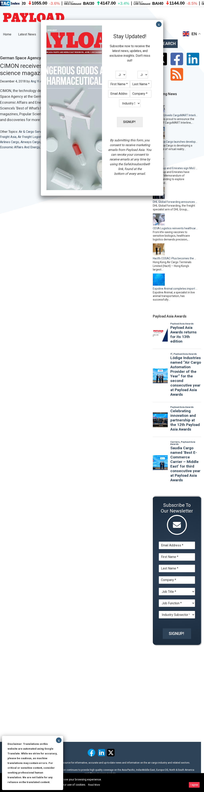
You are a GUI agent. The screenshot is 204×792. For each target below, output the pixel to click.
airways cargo (30, 142)
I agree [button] (194, 785)
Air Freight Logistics (31, 137)
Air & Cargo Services (33, 131)
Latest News (27, 34)
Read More (94, 785)
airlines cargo (9, 142)
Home (7, 34)
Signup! (176, 634)
